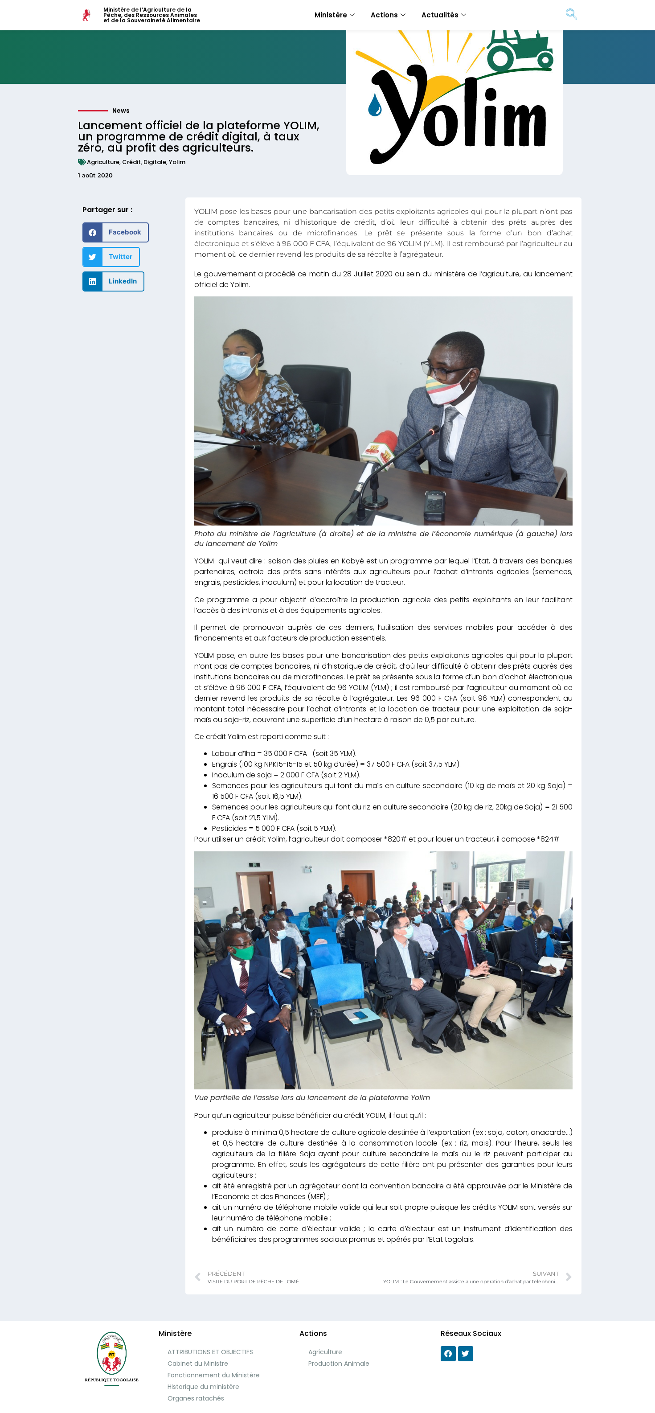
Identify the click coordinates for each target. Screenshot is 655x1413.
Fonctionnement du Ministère (214, 1375)
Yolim (177, 162)
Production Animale (338, 1363)
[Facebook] (448, 1353)
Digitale (154, 162)
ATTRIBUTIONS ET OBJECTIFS (210, 1351)
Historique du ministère (203, 1386)
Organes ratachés (196, 1398)
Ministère (331, 15)
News (121, 110)
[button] (115, 232)
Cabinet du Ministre (198, 1363)
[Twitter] (465, 1353)
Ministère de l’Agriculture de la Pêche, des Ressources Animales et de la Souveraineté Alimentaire (151, 15)
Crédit (131, 162)
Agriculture (103, 162)
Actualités (440, 15)
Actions (384, 15)
